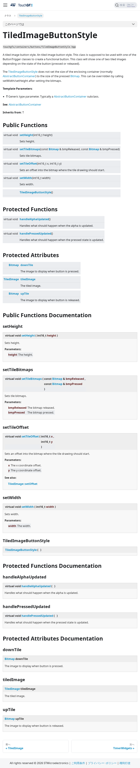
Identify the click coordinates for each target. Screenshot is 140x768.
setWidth (26, 178)
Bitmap (75, 76)
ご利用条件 (78, 763)
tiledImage (27, 279)
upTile (24, 293)
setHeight (26, 135)
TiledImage (11, 279)
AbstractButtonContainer (19, 76)
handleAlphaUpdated (34, 219)
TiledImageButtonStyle (23, 72)
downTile (26, 265)
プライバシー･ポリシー (102, 763)
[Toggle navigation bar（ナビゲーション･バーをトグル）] (5, 5)
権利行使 (125, 763)
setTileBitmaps (30, 149)
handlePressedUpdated (35, 233)
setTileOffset (28, 163)
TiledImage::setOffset (22, 484)
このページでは (14, 24)
